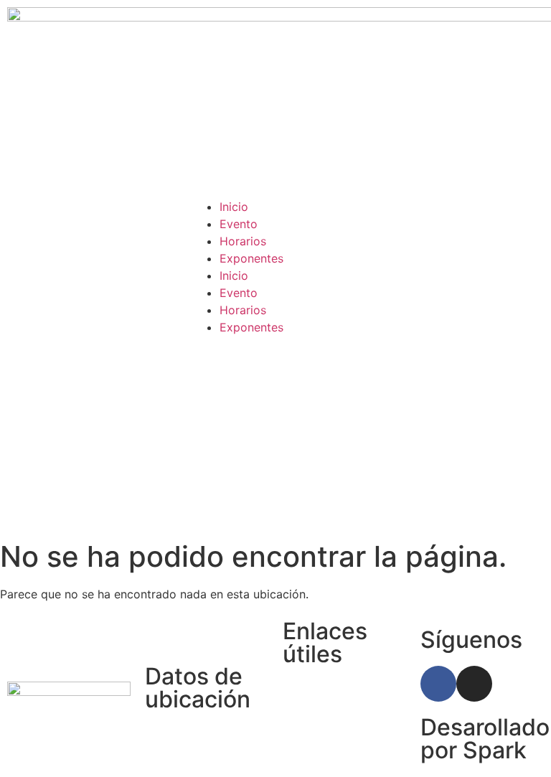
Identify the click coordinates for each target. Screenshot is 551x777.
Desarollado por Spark (485, 738)
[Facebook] (438, 684)
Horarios (243, 241)
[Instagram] (474, 684)
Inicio (234, 206)
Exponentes (251, 258)
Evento (239, 224)
